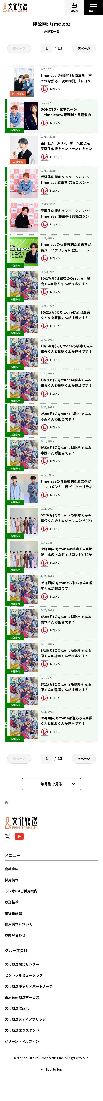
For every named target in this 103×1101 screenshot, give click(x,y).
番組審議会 (13, 913)
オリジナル (18, 94)
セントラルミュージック (24, 975)
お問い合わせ (15, 935)
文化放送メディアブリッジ (25, 1019)
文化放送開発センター (22, 964)
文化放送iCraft (17, 1008)
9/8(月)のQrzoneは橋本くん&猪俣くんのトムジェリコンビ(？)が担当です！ (66, 554)
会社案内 (12, 868)
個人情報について (18, 924)
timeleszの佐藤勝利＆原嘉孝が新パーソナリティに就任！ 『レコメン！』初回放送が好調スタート (67, 250)
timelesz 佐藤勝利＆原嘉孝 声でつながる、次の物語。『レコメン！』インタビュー (66, 81)
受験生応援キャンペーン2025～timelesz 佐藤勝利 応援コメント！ (65, 216)
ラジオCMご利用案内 (21, 890)
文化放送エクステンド (22, 1030)
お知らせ (16, 130)
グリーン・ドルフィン (22, 1041)
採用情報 (12, 879)
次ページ (84, 48)
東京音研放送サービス (22, 997)
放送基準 (12, 902)
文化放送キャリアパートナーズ (29, 986)
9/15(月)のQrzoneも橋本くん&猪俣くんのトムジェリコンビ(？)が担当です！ (66, 520)
